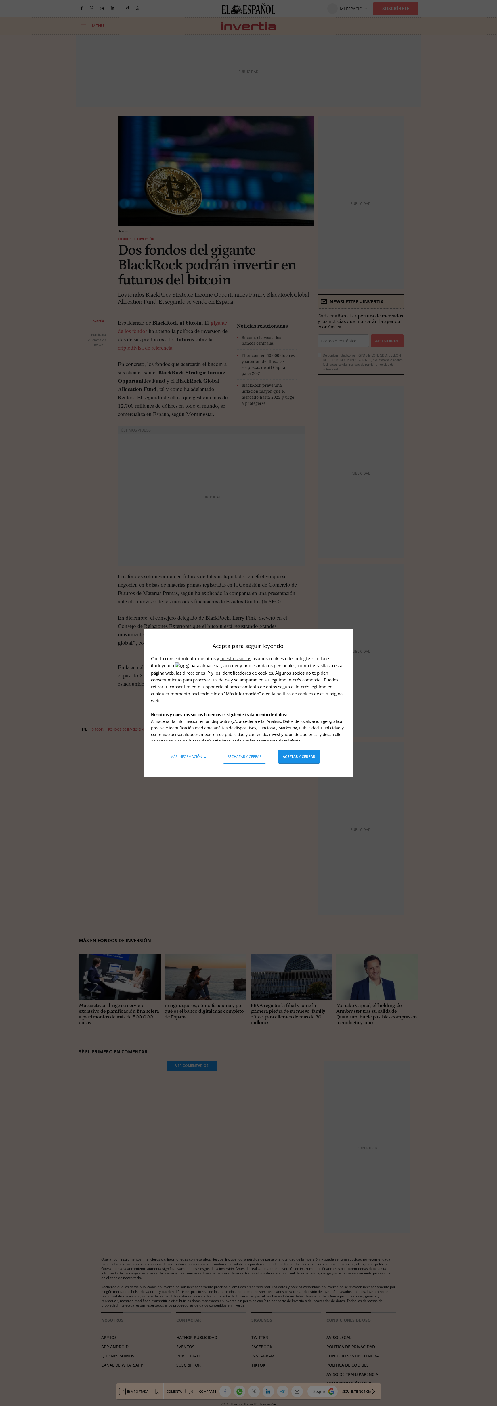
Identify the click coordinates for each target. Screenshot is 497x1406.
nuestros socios (235, 658)
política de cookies (295, 693)
